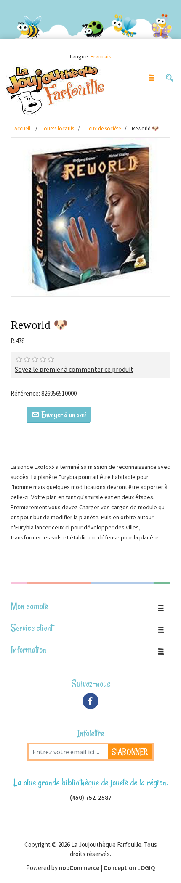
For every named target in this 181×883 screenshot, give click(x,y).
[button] (169, 77)
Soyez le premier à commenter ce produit (74, 369)
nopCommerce (79, 868)
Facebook (90, 701)
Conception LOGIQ (129, 868)
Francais (101, 56)
